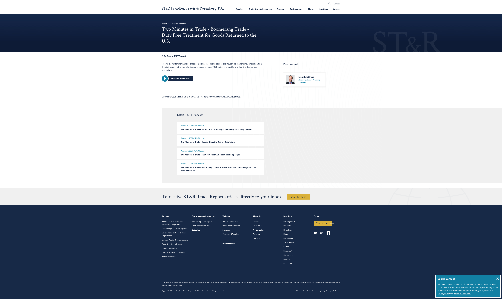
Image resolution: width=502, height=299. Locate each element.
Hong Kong (287, 230)
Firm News (257, 234)
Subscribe (196, 230)
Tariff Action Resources (201, 226)
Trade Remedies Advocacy (172, 244)
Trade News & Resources (260, 9)
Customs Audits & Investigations (175, 240)
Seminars (226, 230)
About (311, 9)
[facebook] (329, 233)
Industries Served (169, 256)
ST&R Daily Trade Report (202, 221)
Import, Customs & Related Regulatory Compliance (172, 223)
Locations (323, 9)
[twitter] (316, 233)
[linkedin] (322, 233)
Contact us (322, 223)
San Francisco (288, 242)
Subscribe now (297, 197)
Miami (285, 234)
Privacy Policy (443, 293)
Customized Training (231, 234)
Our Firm (256, 238)
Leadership (257, 226)
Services (240, 9)
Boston (286, 246)
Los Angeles (288, 238)
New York (287, 226)
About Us (257, 216)
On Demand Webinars (231, 226)
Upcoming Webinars (230, 221)
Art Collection (258, 230)
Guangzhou (288, 255)
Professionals (296, 9)
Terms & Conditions (462, 293)
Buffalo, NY (287, 263)
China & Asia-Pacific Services (173, 252)
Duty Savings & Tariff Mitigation (174, 228)
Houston (286, 259)
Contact (336, 9)
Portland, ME (288, 251)
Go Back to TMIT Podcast (174, 56)
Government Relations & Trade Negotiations (174, 234)
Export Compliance (169, 248)
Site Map (299, 291)
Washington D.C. (289, 221)
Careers (337, 3)
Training (281, 9)
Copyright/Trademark (333, 291)
